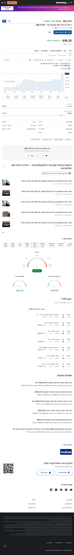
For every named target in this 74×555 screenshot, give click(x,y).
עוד (3, 232)
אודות (33, 500)
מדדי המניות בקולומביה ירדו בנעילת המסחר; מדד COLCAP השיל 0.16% (46, 191)
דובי (43, 156)
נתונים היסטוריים (62, 55)
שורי (28, 156)
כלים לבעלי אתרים (67, 507)
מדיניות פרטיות (59, 542)
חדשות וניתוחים (55, 51)
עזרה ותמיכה (31, 507)
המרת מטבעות (52, 55)
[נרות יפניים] (70, 60)
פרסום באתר (31, 504)
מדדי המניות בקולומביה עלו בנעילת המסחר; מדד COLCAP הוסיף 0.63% (46, 223)
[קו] (67, 60)
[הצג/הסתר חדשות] (30, 60)
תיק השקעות (68, 504)
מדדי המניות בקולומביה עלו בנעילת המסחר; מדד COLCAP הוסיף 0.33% (46, 181)
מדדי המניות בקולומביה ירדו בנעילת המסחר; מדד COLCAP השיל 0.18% (46, 212)
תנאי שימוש (69, 542)
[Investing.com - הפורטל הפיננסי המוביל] (62, 3)
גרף (65, 51)
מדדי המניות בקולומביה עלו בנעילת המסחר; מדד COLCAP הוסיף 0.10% (46, 202)
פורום (36, 51)
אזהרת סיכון (49, 542)
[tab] (70, 245)
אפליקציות (69, 500)
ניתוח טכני (44, 51)
